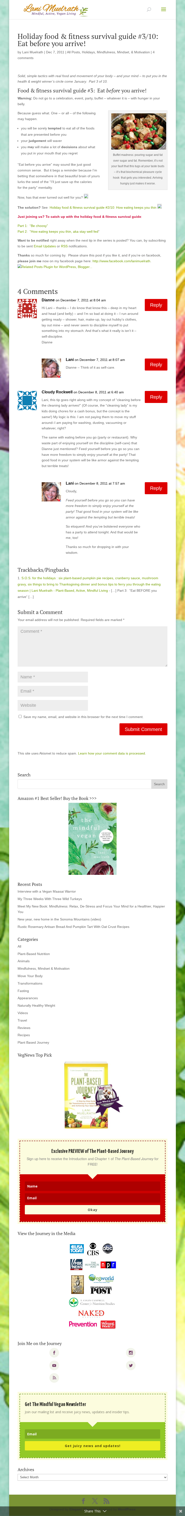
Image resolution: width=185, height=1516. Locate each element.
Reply (156, 305)
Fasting (23, 991)
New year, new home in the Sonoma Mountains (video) (59, 919)
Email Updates (45, 246)
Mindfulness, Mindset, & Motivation (123, 52)
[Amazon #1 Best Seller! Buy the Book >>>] (92, 839)
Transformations (30, 983)
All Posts (73, 52)
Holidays (88, 52)
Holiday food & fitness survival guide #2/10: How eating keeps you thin (103, 207)
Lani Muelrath (32, 52)
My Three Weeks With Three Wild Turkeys (50, 899)
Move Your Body (30, 976)
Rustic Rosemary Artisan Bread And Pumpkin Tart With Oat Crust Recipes (73, 927)
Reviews (24, 1028)
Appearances (28, 998)
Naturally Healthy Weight (36, 1005)
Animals (24, 961)
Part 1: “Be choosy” (33, 226)
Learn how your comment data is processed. (112, 753)
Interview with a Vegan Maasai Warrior (47, 891)
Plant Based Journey (33, 1042)
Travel (22, 1020)
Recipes (24, 1035)
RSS (64, 246)
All (19, 946)
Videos (23, 1013)
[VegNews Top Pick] (92, 1095)
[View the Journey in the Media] (92, 1286)
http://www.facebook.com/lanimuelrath (121, 261)
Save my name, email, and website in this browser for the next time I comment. (83, 717)
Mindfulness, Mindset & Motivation (44, 968)
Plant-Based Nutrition (34, 954)
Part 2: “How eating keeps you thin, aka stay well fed (58, 231)
